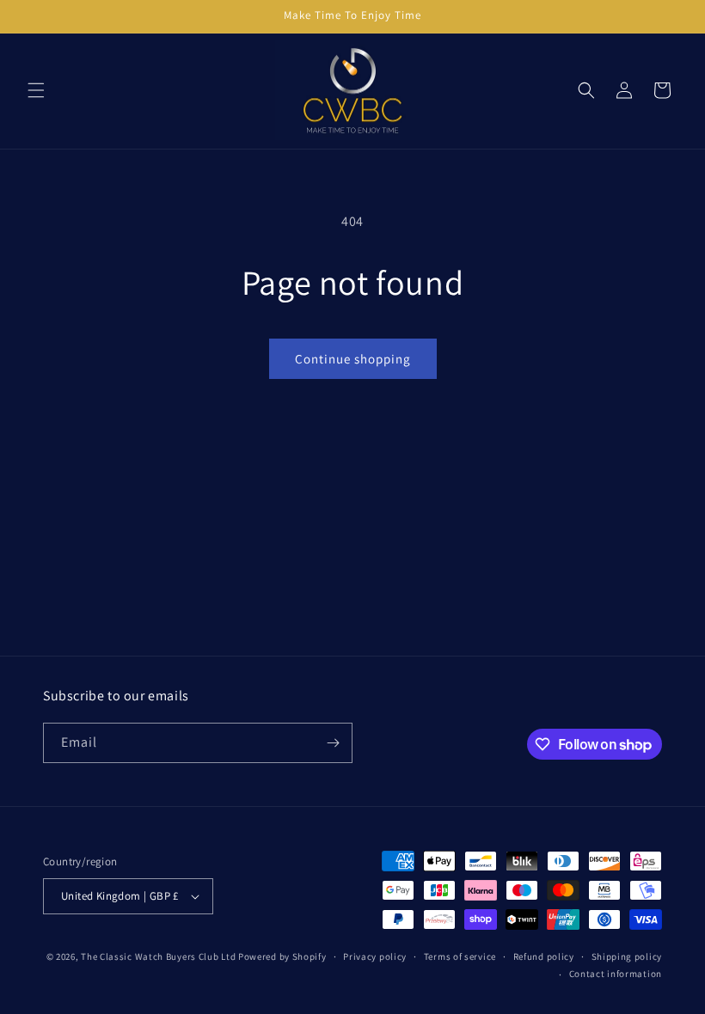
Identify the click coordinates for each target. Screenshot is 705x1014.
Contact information (615, 974)
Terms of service (460, 956)
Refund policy (543, 956)
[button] (36, 90)
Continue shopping (353, 359)
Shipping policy (627, 956)
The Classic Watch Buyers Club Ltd (158, 956)
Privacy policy (375, 956)
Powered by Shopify (282, 956)
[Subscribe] (333, 743)
